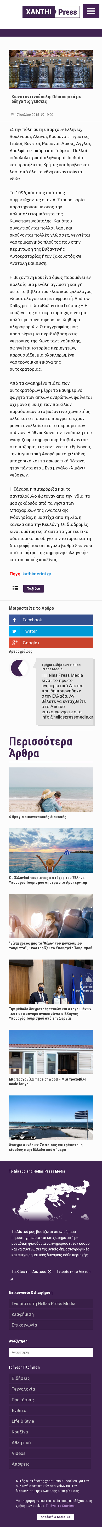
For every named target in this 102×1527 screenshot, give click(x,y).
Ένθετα (19, 1410)
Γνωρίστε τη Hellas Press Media (43, 1303)
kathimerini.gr (37, 573)
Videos (19, 1453)
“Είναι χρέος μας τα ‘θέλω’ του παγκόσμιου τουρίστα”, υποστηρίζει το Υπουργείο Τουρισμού (50, 945)
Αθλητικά (21, 1442)
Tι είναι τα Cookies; (60, 1506)
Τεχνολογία (23, 1389)
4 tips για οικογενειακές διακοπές (37, 816)
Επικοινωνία (24, 1325)
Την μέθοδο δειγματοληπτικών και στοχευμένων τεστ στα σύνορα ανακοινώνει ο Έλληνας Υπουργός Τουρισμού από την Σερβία (50, 1014)
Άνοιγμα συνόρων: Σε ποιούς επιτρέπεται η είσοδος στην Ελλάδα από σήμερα (46, 1147)
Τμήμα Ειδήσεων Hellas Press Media (61, 667)
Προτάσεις (23, 1399)
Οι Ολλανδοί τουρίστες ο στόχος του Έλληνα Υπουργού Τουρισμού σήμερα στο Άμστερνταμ (48, 880)
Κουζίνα (20, 1431)
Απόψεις (21, 1464)
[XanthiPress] (51, 12)
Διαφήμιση (23, 1314)
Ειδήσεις (21, 1378)
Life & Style (23, 1421)
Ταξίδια (33, 588)
